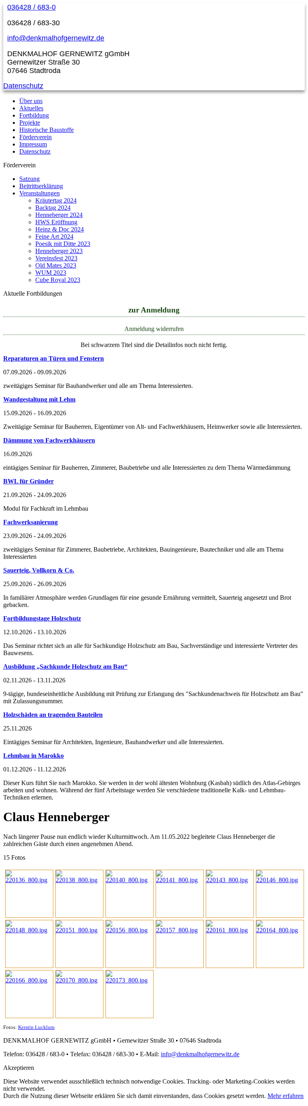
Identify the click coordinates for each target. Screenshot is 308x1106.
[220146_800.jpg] (280, 880)
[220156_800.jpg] (129, 930)
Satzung (29, 178)
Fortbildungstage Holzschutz (42, 618)
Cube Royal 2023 (57, 279)
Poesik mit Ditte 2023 (62, 243)
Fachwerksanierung (30, 522)
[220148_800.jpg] (29, 930)
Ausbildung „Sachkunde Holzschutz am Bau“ (65, 666)
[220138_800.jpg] (79, 880)
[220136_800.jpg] (29, 880)
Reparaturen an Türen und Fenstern (53, 358)
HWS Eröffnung (56, 222)
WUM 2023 (50, 272)
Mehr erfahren (285, 1095)
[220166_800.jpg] (29, 980)
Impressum (33, 144)
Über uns (31, 100)
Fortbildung (34, 115)
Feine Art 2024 (54, 236)
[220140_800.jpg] (129, 880)
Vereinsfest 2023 (56, 258)
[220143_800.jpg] (229, 880)
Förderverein (35, 137)
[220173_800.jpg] (129, 980)
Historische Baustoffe (46, 129)
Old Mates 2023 (55, 265)
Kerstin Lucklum (36, 1027)
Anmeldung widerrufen (154, 328)
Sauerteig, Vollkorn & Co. (38, 570)
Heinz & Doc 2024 (59, 229)
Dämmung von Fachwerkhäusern (49, 440)
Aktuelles (31, 108)
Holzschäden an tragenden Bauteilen (53, 714)
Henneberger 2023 (59, 251)
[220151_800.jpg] (79, 930)
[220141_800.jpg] (179, 880)
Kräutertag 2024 (56, 200)
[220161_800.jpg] (229, 930)
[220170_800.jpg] (79, 980)
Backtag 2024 (53, 207)
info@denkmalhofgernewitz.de (55, 38)
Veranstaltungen (39, 193)
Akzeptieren (18, 1067)
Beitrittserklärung (41, 186)
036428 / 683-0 (31, 7)
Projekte (29, 122)
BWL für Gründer (28, 481)
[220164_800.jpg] (280, 930)
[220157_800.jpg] (179, 930)
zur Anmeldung (154, 310)
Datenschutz (23, 86)
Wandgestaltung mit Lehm (39, 399)
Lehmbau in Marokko (33, 755)
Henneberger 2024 (59, 214)
